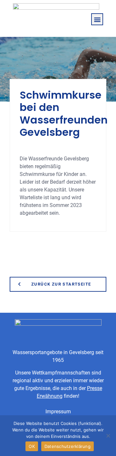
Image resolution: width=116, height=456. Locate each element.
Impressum (58, 411)
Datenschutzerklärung (67, 446)
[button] (97, 19)
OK (32, 446)
